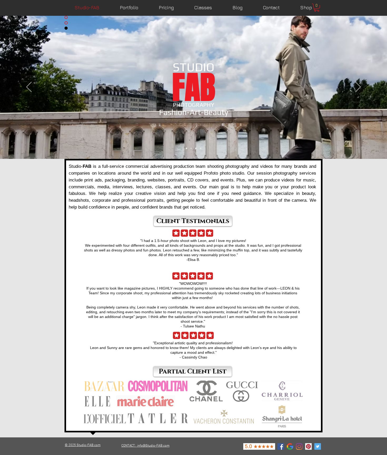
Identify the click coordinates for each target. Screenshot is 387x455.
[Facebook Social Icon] (280, 446)
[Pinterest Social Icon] (308, 446)
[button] (316, 8)
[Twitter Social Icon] (317, 446)
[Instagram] (299, 446)
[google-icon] (290, 446)
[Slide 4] (200, 148)
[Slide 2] (191, 148)
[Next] (358, 87)
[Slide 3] (196, 148)
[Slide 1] (186, 148)
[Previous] (29, 87)
